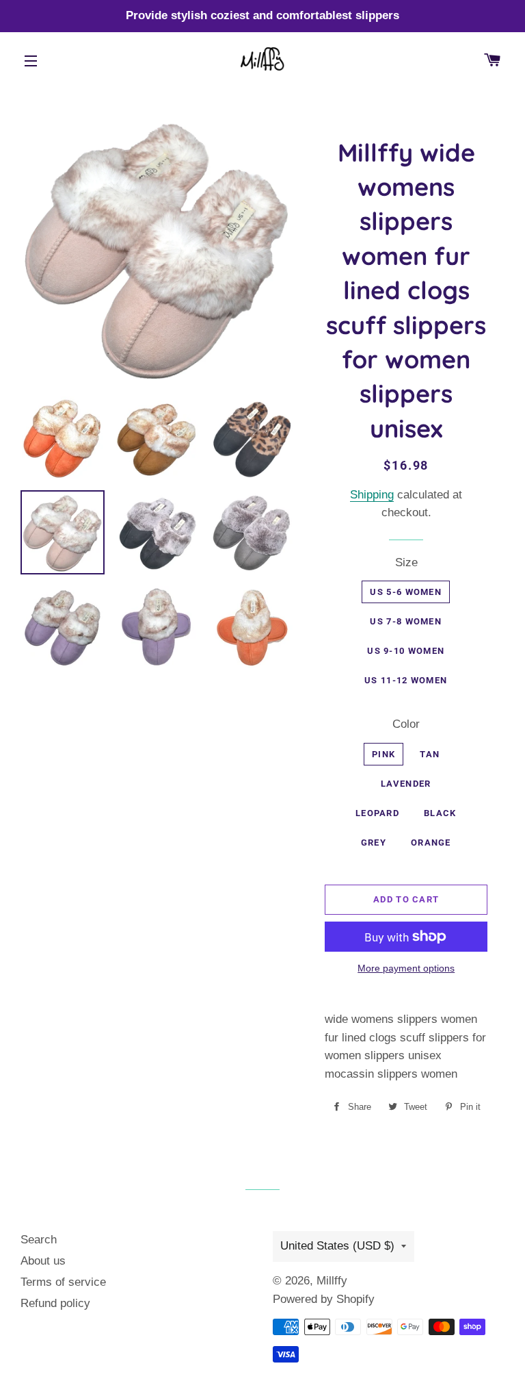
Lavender (406, 783)
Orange (431, 842)
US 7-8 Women (406, 621)
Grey (373, 842)
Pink (383, 754)
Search (39, 1239)
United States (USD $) (337, 1245)
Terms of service (63, 1282)
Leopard (377, 813)
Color (406, 724)
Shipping (372, 494)
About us (43, 1260)
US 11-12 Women (405, 680)
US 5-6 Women (406, 592)
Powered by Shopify (324, 1299)
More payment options (406, 968)
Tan (430, 754)
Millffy (332, 1280)
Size (406, 562)
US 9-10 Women (405, 651)
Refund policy (55, 1303)
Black (440, 813)
